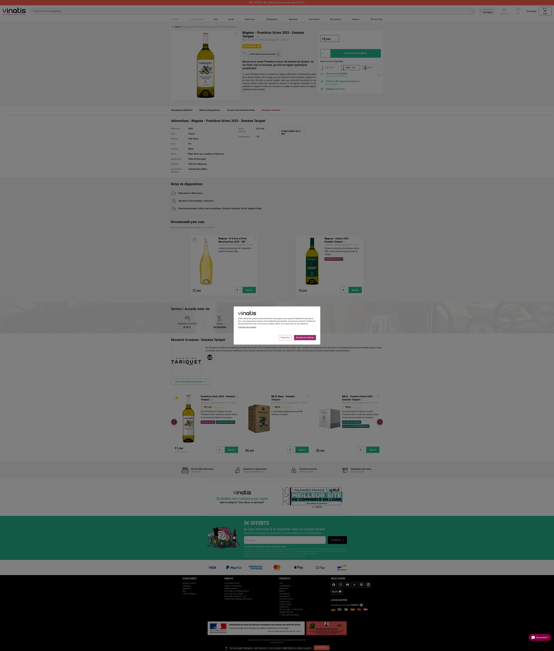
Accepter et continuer (305, 337)
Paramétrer (285, 337)
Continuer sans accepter (247, 327)
